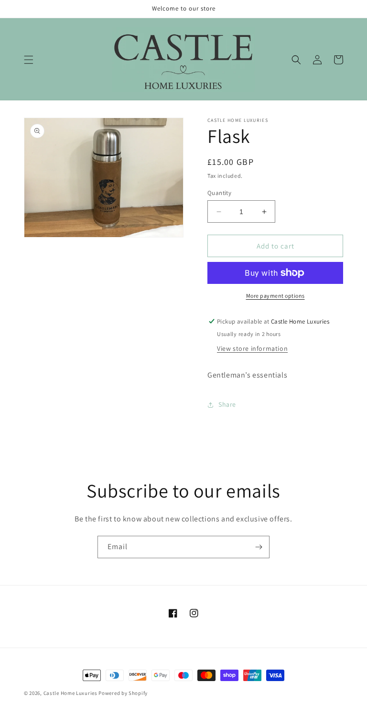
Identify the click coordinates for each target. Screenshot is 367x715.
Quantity (219, 193)
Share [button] (227, 404)
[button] (28, 59)
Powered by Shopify (123, 693)
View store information (252, 348)
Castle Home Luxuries (70, 693)
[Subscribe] (258, 547)
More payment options (275, 295)
